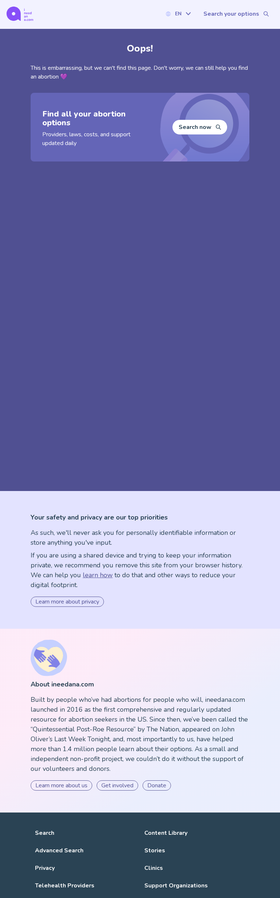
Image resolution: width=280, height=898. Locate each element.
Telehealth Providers (64, 886)
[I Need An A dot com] (20, 14)
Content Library (165, 833)
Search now (195, 127)
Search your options (231, 14)
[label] (178, 13)
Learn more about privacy (67, 602)
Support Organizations (176, 886)
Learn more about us (61, 785)
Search (44, 833)
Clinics (153, 868)
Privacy (45, 868)
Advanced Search (59, 850)
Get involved (117, 785)
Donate (156, 785)
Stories (154, 850)
